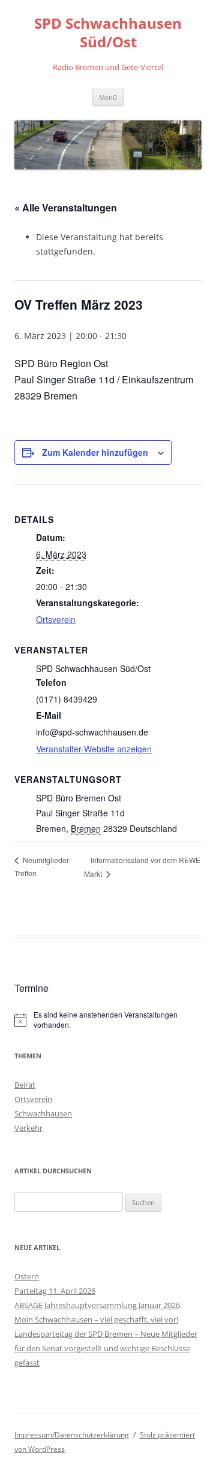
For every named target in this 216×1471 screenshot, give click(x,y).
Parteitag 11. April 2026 (54, 1290)
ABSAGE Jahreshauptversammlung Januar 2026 (97, 1305)
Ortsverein (56, 619)
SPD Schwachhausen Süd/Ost (108, 33)
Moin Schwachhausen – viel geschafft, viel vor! (96, 1319)
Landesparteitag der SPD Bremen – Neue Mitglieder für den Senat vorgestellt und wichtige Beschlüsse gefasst (105, 1348)
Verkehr (28, 1127)
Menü (108, 97)
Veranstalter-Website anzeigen (94, 749)
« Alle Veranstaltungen (65, 207)
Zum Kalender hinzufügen (95, 452)
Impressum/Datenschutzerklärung (71, 1435)
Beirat (24, 1084)
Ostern (26, 1276)
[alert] (108, 1020)
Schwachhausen (43, 1113)
